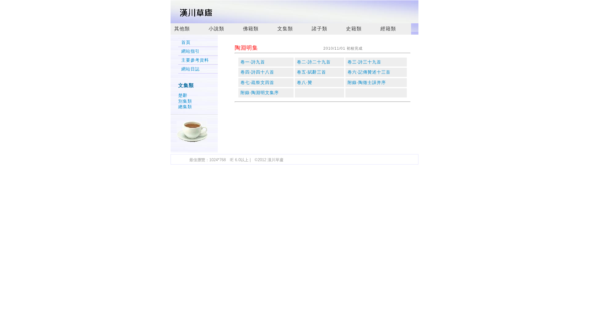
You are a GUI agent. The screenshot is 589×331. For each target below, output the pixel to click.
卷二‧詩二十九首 (314, 62)
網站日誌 (190, 69)
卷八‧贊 (304, 82)
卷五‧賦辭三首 (311, 72)
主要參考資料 (195, 60)
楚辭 (182, 95)
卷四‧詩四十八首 (257, 72)
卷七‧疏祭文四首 (257, 82)
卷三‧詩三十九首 (364, 62)
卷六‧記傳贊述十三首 (369, 72)
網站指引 (190, 51)
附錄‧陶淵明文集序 (260, 92)
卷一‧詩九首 (253, 62)
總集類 (185, 106)
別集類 (185, 101)
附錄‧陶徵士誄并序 (367, 82)
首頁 (186, 42)
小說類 (216, 28)
